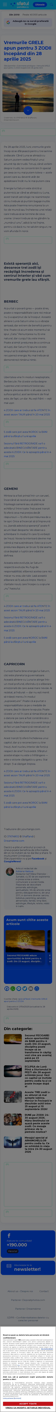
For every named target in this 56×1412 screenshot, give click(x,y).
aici (18, 1365)
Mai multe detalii (47, 1349)
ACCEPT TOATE (28, 1404)
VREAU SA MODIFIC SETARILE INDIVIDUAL (28, 1408)
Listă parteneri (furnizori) (12, 1398)
